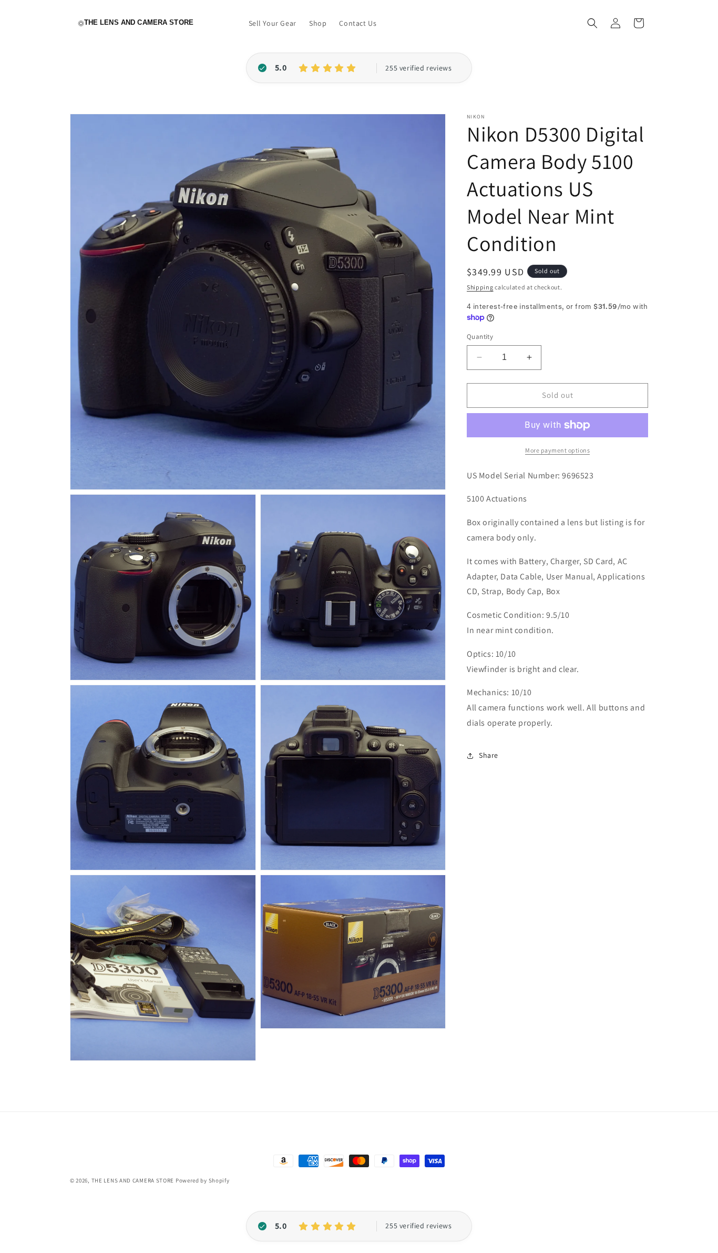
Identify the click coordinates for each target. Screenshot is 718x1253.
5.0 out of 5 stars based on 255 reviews (418, 68)
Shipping (480, 287)
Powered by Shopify (203, 1180)
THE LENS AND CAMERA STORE (133, 1180)
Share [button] (488, 755)
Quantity (480, 336)
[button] (592, 23)
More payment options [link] (557, 450)
